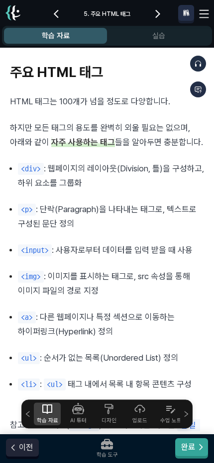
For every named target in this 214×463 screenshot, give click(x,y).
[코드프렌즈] (13, 14)
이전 (26, 447)
